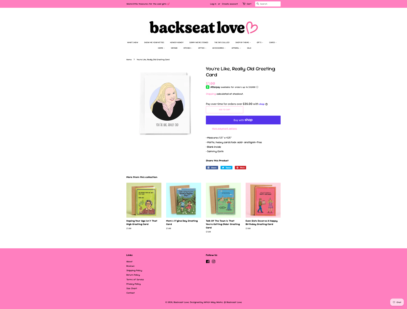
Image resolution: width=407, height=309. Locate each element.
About (129, 261)
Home (161, 48)
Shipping (211, 93)
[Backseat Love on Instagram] (213, 262)
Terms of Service (135, 279)
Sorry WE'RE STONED (198, 42)
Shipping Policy (134, 270)
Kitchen (187, 48)
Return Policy (133, 274)
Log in (213, 3)
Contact (130, 292)
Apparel (236, 48)
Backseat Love (181, 302)
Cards (272, 42)
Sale (249, 48)
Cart (249, 3)
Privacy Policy (133, 283)
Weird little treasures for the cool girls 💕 (148, 3)
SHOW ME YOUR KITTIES (154, 42)
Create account (230, 3)
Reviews (130, 266)
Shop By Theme (242, 42)
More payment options (224, 128)
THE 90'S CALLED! (221, 42)
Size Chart (131, 288)
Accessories (218, 48)
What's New (132, 42)
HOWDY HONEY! (176, 42)
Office (201, 48)
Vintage (174, 48)
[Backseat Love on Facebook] (208, 262)
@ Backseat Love (233, 302)
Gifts (259, 42)
